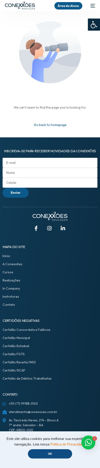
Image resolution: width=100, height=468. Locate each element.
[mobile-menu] (91, 6)
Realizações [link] (11, 280)
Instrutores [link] (11, 296)
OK (50, 453)
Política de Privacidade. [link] (68, 444)
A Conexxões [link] (12, 264)
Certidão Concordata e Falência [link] (26, 330)
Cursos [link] (8, 272)
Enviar (15, 192)
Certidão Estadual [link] (16, 346)
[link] (94, 25)
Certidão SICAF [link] (14, 370)
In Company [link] (11, 288)
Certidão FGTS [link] (14, 354)
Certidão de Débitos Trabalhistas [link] (27, 378)
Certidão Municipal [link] (16, 338)
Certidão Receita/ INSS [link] (19, 362)
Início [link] (6, 256)
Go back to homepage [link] (50, 125)
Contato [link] (9, 305)
